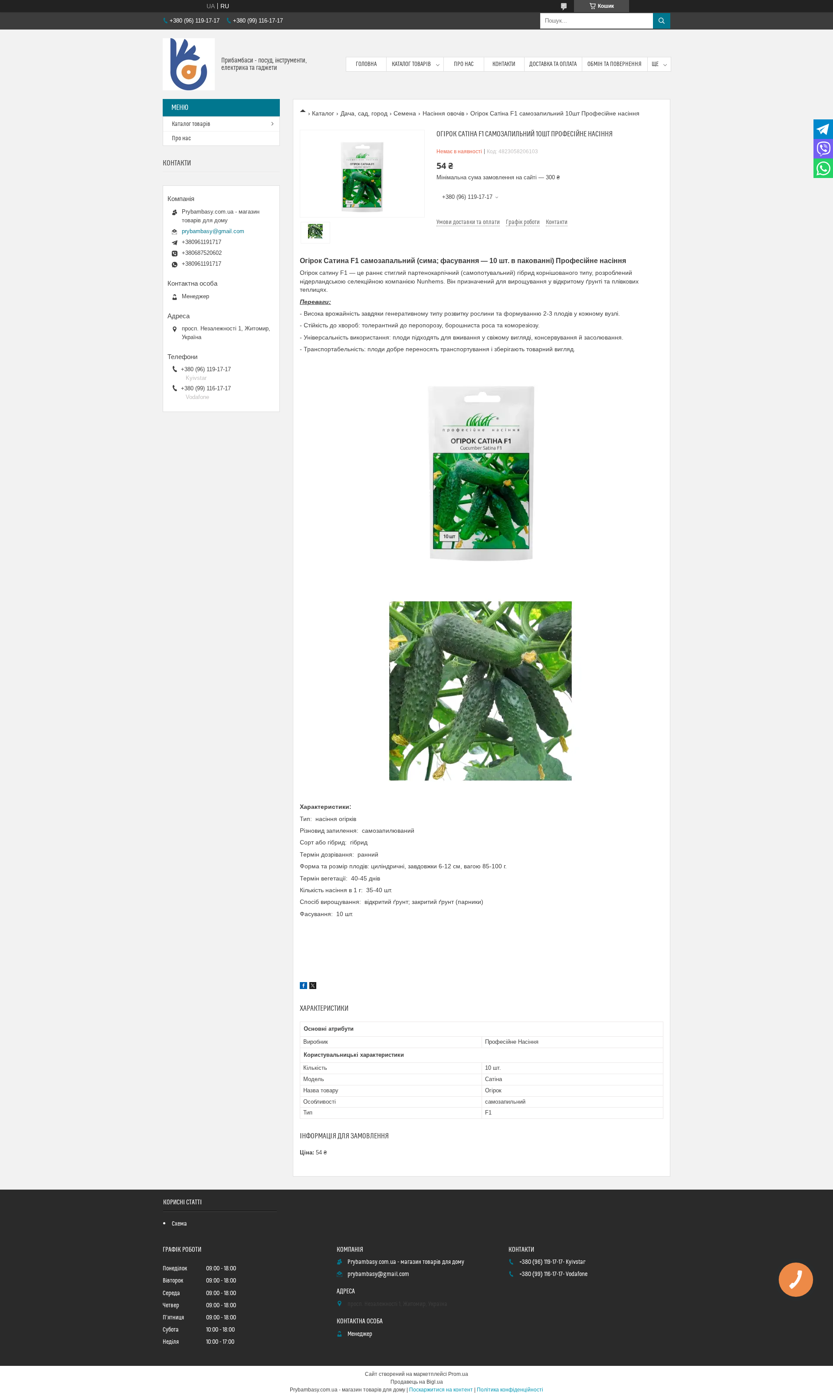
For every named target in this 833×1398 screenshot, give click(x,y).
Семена (405, 113)
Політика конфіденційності (510, 1390)
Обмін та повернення (614, 64)
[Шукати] (661, 21)
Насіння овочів (443, 113)
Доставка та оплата (553, 64)
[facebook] (303, 986)
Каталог (323, 113)
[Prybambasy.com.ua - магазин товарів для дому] (189, 64)
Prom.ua (458, 1374)
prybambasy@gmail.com (213, 231)
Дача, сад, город (364, 113)
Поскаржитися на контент (441, 1390)
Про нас (464, 64)
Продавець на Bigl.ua (416, 1382)
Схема (179, 1223)
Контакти (503, 64)
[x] (312, 986)
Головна (366, 64)
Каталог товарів (411, 64)
